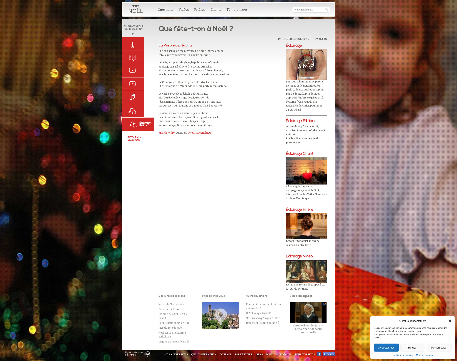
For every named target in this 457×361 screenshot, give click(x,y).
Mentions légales (424, 354)
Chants (216, 10)
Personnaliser (439, 347)
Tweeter (320, 38)
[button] (450, 321)
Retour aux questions (134, 138)
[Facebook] (319, 354)
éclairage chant (299, 153)
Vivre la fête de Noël (170, 327)
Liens (259, 354)
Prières (199, 10)
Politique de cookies (403, 354)
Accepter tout (386, 347)
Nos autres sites (176, 354)
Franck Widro (167, 132)
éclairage (294, 45)
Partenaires (243, 354)
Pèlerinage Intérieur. (200, 132)
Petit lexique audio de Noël (174, 322)
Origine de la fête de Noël (174, 341)
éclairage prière (299, 209)
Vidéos (184, 10)
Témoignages (237, 10)
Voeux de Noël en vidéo (172, 304)
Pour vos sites (305, 354)
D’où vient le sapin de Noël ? (262, 322)
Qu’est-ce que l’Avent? (258, 313)
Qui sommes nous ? (203, 354)
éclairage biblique (301, 121)
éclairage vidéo (299, 256)
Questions (165, 10)
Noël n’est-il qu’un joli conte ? (263, 318)
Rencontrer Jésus (169, 309)
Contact (225, 354)
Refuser (412, 347)
